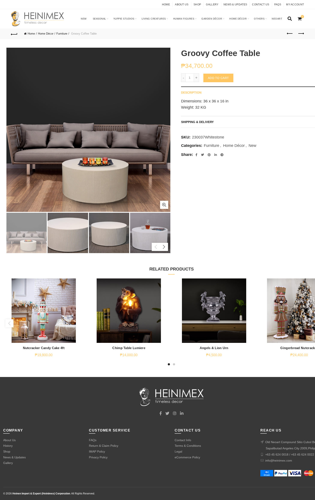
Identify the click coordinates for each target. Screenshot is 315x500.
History (8, 445)
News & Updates (235, 4)
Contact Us (260, 4)
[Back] (14, 33)
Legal (178, 451)
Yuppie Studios (123, 18)
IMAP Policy (97, 451)
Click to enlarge (164, 205)
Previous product (290, 33)
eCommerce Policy (187, 457)
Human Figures (183, 18)
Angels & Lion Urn (214, 348)
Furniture (61, 33)
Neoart (277, 18)
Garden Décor (211, 18)
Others (259, 18)
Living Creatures (154, 18)
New (84, 18)
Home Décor (238, 18)
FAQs (277, 4)
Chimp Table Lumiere (128, 348)
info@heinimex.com (278, 460)
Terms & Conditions (188, 445)
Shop (197, 4)
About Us (181, 4)
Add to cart (218, 78)
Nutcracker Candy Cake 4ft (44, 348)
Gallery (212, 4)
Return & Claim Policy (103, 445)
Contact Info (183, 440)
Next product (300, 33)
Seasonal (99, 18)
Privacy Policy (98, 457)
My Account (295, 4)
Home (166, 4)
